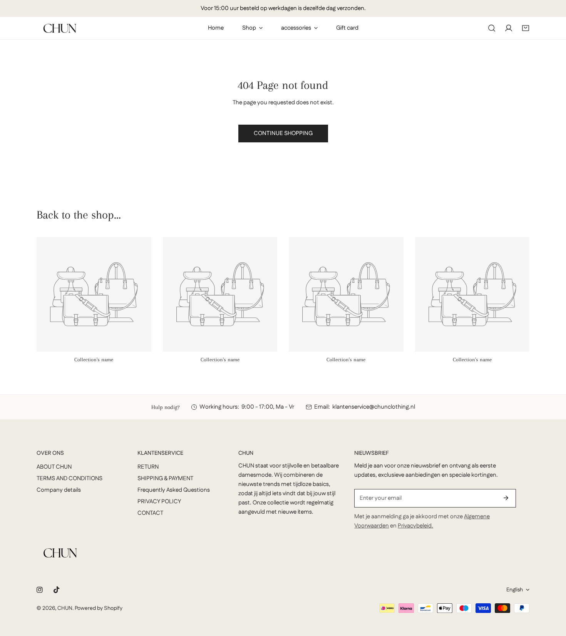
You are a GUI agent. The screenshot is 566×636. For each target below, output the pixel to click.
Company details (59, 490)
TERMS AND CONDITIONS (69, 478)
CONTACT (150, 513)
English (514, 590)
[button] (525, 28)
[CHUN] (60, 28)
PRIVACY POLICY (159, 501)
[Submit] (506, 498)
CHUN (64, 608)
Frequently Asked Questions (173, 490)
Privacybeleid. (415, 526)
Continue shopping (283, 133)
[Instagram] (39, 590)
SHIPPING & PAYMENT (165, 478)
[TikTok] (56, 590)
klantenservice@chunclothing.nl (373, 407)
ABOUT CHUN (54, 467)
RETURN (148, 467)
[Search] (491, 28)
